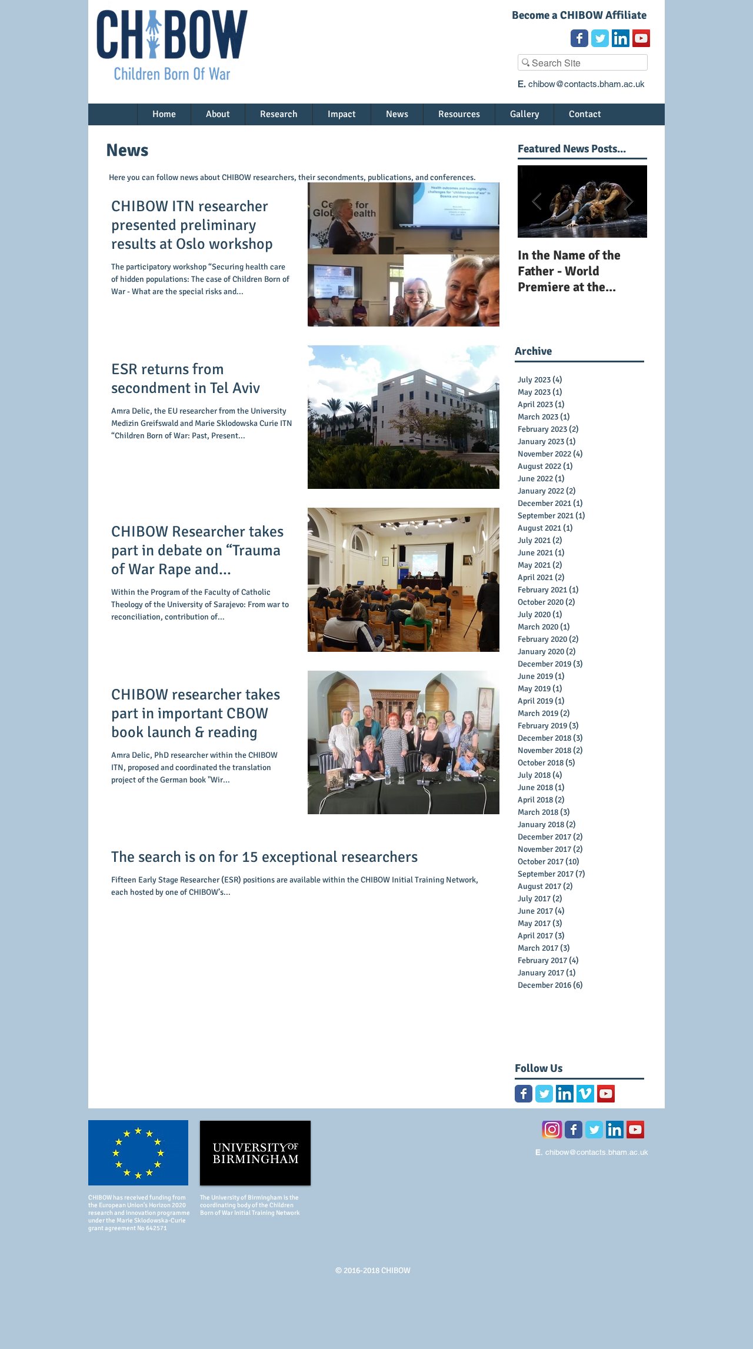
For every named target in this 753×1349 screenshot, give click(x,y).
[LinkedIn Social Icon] (620, 38)
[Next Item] (628, 201)
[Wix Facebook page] (579, 38)
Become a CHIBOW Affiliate (579, 15)
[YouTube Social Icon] (641, 38)
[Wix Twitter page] (600, 38)
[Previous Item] (536, 201)
